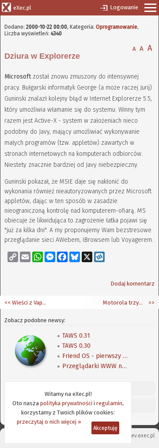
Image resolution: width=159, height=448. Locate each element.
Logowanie (124, 7)
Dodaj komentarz (132, 283)
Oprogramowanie (116, 27)
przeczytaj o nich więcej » (49, 421)
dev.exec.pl (141, 436)
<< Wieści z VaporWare (26, 302)
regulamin (109, 403)
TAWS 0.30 (76, 346)
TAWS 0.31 (76, 335)
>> (151, 302)
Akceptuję (105, 428)
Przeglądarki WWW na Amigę (95, 366)
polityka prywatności (66, 403)
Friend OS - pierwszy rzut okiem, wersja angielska (95, 356)
